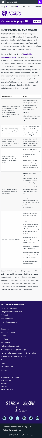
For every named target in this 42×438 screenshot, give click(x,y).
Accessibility (22, 427)
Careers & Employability (15, 21)
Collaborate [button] (26, 6)
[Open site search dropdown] (40, 2)
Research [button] (13, 6)
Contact (4, 370)
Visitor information (8, 332)
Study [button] (3, 6)
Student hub (5, 343)
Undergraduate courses (9, 308)
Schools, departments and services (13, 356)
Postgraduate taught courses (11, 312)
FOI (30, 427)
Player (3, 336)
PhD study (4, 315)
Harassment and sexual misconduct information (18, 353)
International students (9, 322)
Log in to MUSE (12, 2)
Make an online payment (10, 346)
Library (3, 363)
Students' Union (7, 367)
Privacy (13, 427)
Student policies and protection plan (14, 349)
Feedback (6, 427)
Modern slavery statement (12, 430)
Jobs (3, 325)
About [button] (37, 6)
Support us (5, 329)
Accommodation (7, 318)
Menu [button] (35, 21)
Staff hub (4, 339)
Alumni (3, 360)
